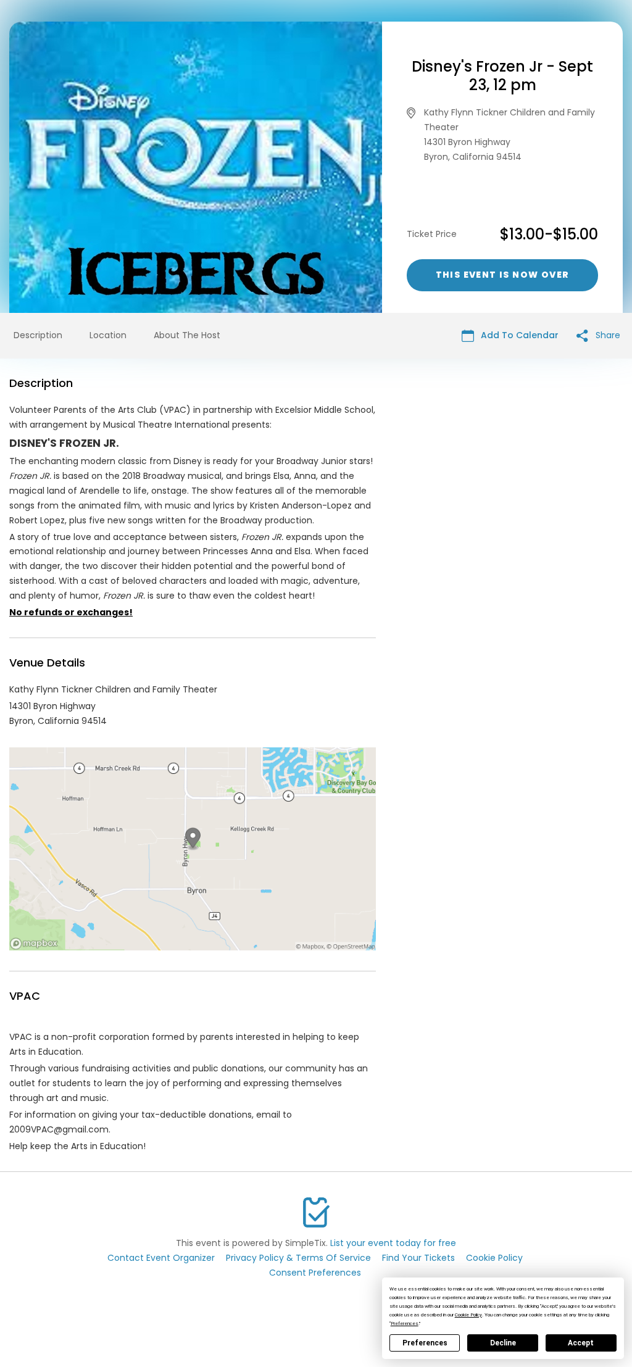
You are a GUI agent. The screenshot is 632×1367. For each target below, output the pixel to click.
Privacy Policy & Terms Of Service (298, 1258)
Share (606, 335)
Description (38, 335)
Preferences (424, 1343)
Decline (503, 1343)
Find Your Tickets (418, 1258)
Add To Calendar (518, 335)
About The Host (187, 335)
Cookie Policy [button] (468, 1315)
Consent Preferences (315, 1272)
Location (108, 335)
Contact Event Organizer (161, 1258)
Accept (581, 1343)
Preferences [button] (404, 1323)
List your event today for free (393, 1243)
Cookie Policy (494, 1258)
